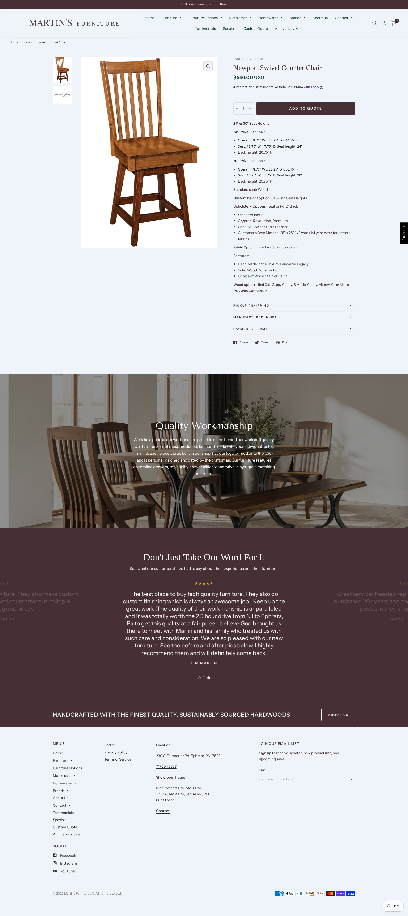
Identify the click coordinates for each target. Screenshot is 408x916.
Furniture (169, 18)
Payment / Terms (250, 328)
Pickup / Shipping (251, 305)
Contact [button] (163, 811)
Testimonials (205, 28)
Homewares (268, 18)
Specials (229, 28)
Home (150, 18)
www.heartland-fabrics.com (278, 247)
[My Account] (383, 23)
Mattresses (238, 18)
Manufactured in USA (255, 317)
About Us (320, 18)
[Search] (374, 23)
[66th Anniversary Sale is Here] (204, 4)
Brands (295, 18)
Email (263, 770)
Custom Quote (255, 28)
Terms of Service (117, 759)
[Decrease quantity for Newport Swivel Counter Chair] (237, 108)
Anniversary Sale (288, 28)
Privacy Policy (116, 752)
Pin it (285, 342)
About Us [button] (338, 715)
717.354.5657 (166, 766)
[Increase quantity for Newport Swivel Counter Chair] (250, 108)
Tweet (265, 342)
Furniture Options (203, 18)
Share (243, 342)
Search (110, 745)
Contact (341, 18)
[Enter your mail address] (350, 779)
